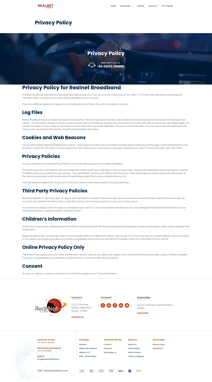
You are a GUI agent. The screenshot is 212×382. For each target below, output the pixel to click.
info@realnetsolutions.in (48, 359)
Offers (140, 6)
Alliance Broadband (88, 348)
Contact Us (77, 317)
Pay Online (167, 6)
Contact (153, 6)
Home (113, 6)
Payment (108, 348)
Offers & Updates (136, 356)
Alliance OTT (84, 352)
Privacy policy (159, 344)
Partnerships (134, 348)
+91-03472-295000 (110, 66)
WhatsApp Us (110, 352)
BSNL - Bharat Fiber (87, 356)
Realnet (82, 344)
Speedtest (158, 348)
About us (132, 344)
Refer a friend (134, 352)
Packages (125, 6)
